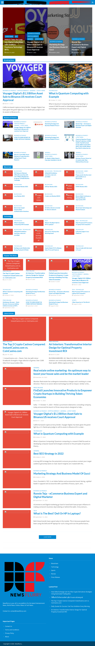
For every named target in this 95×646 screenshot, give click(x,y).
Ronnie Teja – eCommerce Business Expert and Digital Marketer (80, 46)
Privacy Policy (9, 633)
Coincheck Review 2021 (21, 186)
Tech (46, 221)
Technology (53, 90)
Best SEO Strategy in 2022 (48, 453)
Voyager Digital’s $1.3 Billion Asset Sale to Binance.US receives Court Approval (35, 46)
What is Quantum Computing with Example (69, 95)
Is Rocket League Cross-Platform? (82, 232)
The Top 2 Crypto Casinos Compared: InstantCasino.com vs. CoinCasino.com (13, 275)
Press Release (7, 271)
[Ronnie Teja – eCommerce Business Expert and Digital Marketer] (69, 124)
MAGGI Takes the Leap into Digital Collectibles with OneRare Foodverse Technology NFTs (14, 44)
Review (53, 574)
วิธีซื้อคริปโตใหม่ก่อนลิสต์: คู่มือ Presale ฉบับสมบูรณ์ (67, 597)
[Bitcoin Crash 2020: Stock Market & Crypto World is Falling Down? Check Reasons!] (8, 155)
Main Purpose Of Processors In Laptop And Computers (84, 223)
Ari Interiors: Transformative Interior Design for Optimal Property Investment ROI (35, 275)
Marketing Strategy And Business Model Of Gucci (58, 47)
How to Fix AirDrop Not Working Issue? (52, 232)
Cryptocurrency (33, 36)
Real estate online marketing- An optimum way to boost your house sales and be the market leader (62, 372)
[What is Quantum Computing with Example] (70, 76)
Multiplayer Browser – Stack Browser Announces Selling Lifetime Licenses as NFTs (11, 304)
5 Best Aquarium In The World (81, 302)
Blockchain (18, 171)
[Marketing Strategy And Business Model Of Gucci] (38, 124)
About (7, 637)
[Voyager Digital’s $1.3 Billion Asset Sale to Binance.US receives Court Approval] (24, 76)
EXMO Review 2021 (81, 186)
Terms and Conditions (12, 630)
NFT (16, 36)
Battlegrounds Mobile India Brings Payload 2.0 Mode (22, 249)
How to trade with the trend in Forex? (84, 249)
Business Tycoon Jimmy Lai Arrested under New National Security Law (83, 160)
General (30, 39)
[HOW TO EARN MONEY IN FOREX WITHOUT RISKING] (8, 138)
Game (86, 171)
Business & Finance (34, 33)
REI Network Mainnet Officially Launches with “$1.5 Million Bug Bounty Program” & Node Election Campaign (21, 176)
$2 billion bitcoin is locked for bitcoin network (52, 208)
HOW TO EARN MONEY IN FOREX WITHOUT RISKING (22, 138)
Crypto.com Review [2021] (52, 196)
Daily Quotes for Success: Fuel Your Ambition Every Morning (70, 606)
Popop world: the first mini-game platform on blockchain (84, 176)
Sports (74, 300)
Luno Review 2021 (19, 196)
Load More (47, 537)
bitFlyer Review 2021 (51, 186)
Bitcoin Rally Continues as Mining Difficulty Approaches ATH (83, 197)
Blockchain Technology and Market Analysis (83, 208)
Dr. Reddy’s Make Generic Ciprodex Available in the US (53, 159)
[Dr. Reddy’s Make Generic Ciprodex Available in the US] (38, 155)
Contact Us (8, 626)
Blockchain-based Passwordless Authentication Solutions (21, 209)
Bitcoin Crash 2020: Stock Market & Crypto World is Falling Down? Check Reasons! (21, 157)
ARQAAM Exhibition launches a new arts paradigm (51, 174)
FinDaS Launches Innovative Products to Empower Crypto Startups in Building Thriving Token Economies (58, 276)
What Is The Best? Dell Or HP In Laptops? (52, 223)
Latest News (9, 36)
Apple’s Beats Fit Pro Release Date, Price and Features (53, 249)
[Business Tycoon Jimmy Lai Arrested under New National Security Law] (69, 155)
